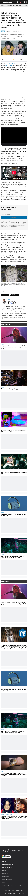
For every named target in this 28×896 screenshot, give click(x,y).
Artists (3, 9)
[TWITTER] (9, 303)
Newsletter (24, 59)
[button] (2, 2)
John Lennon (18, 98)
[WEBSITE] (13, 303)
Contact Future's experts (7, 864)
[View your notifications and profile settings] (17, 2)
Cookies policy (5, 873)
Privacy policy (5, 870)
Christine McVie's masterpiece (14, 5)
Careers (3, 882)
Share (5, 59)
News (3, 31)
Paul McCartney (14, 64)
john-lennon (5, 295)
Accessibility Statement (7, 879)
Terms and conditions (7, 867)
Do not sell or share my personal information (12, 885)
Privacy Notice (19, 222)
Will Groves (9, 31)
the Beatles (8, 65)
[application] (14, 135)
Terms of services (17, 221)
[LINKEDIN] (11, 303)
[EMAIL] (16, 303)
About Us (4, 861)
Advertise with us (6, 876)
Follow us (16, 59)
